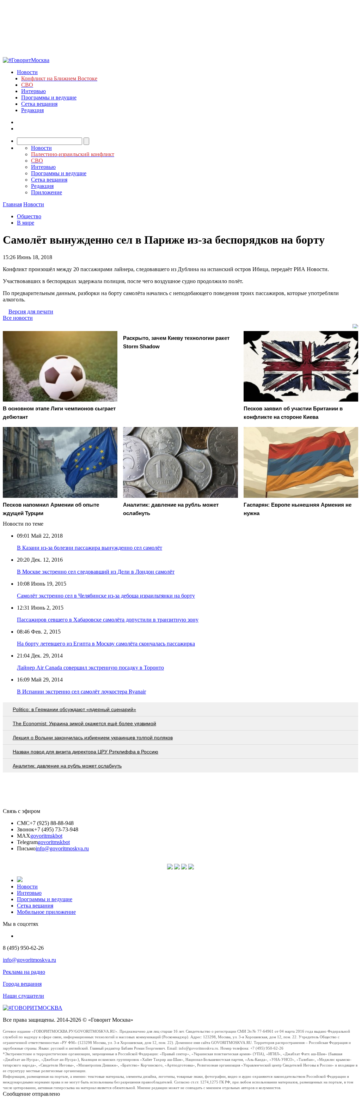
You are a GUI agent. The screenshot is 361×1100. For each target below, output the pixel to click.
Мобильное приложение (46, 912)
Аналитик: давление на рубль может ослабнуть (67, 766)
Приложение (46, 192)
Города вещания (22, 984)
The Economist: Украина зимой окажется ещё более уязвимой (84, 723)
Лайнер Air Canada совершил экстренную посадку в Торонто (90, 668)
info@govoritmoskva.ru (62, 848)
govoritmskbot (46, 836)
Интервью (33, 91)
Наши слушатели (23, 996)
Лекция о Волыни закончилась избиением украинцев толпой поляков (93, 737)
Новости (27, 72)
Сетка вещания (39, 104)
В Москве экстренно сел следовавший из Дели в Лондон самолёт (96, 572)
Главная (12, 204)
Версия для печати (30, 311)
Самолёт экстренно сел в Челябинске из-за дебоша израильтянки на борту (106, 596)
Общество (29, 216)
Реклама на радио (24, 972)
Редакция (32, 110)
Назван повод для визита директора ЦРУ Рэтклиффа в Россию (85, 751)
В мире (25, 223)
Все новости (18, 318)
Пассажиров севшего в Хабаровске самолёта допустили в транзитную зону (107, 620)
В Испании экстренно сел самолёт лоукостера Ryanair (81, 692)
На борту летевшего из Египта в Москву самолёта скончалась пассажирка (106, 644)
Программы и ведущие (49, 97)
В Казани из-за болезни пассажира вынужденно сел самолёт (89, 548)
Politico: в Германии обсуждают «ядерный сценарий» (74, 709)
